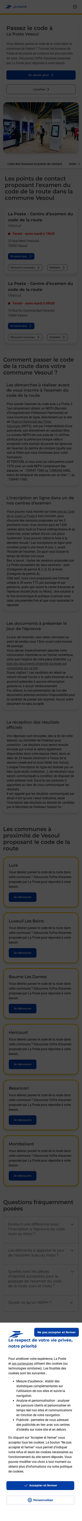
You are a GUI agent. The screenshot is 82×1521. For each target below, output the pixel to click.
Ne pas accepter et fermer (56, 1332)
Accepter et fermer (43, 1485)
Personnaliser (43, 1500)
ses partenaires (22, 1363)
